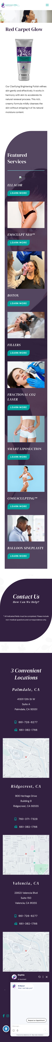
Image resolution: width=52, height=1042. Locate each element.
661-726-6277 (28, 722)
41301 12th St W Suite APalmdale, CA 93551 (26, 704)
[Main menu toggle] (47, 5)
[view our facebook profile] (4, 1016)
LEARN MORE (18, 193)
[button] (18, 193)
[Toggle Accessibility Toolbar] (6, 1028)
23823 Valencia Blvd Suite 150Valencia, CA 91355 (26, 898)
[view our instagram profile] (8, 1016)
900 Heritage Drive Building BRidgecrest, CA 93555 (26, 801)
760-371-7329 (28, 819)
